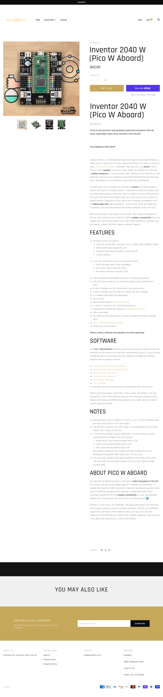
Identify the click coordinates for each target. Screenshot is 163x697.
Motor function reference (104, 372)
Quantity (95, 75)
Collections (49, 20)
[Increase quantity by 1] (105, 80)
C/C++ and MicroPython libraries (108, 322)
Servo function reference (104, 376)
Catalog (63, 20)
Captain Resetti (120, 302)
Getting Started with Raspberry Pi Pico (111, 369)
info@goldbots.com (92, 655)
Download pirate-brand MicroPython (109, 366)
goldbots (95, 43)
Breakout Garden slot (135, 309)
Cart (149, 20)
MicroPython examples (103, 379)
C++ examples (99, 383)
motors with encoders (105, 166)
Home (38, 20)
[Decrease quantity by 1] (91, 80)
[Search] (158, 20)
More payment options (142, 94)
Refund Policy (49, 659)
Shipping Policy (50, 664)
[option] (41, 79)
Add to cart (107, 88)
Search (46, 655)
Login (140, 20)
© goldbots (7, 687)
